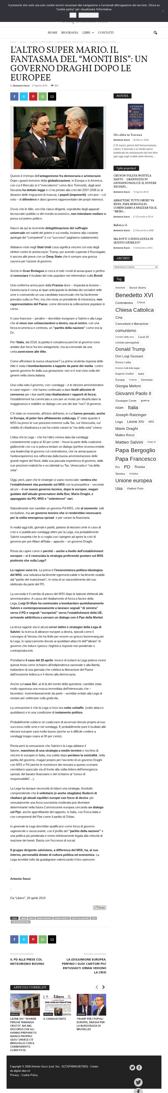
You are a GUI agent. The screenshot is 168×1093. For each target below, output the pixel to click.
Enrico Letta (123, 362)
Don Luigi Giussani (129, 356)
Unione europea (20, 922)
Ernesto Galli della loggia (127, 368)
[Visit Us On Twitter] (132, 1067)
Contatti (106, 33)
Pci (117, 467)
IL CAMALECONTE (54, 1019)
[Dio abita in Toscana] (136, 116)
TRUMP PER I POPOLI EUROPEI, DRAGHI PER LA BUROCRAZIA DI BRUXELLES (91, 1024)
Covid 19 (143, 337)
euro (141, 373)
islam (119, 408)
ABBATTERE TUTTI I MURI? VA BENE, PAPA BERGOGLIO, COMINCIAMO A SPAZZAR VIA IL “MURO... (135, 206)
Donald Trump (130, 349)
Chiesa (141, 302)
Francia (133, 379)
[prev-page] (97, 987)
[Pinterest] (33, 96)
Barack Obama (137, 287)
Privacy (14, 1075)
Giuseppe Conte (125, 400)
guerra (145, 400)
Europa (120, 379)
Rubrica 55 (120, 225)
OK (73, 15)
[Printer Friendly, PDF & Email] (99, 909)
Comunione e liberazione (131, 323)
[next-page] (103, 987)
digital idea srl (22, 1070)
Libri (86, 33)
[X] (24, 96)
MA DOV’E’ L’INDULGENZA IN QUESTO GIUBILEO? (133, 240)
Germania (146, 379)
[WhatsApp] (43, 96)
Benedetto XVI (134, 295)
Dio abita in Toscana (128, 135)
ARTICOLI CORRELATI (30, 987)
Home (52, 33)
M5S (31, 918)
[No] (163, 11)
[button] (155, 32)
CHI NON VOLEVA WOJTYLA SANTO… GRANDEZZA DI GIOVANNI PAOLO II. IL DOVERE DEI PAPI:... (135, 181)
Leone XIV (135, 422)
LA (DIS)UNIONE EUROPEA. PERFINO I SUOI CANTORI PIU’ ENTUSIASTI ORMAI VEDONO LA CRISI (84, 965)
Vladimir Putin (135, 488)
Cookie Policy (30, 1075)
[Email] (52, 96)
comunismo (125, 330)
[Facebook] (14, 96)
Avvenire (120, 287)
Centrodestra (124, 303)
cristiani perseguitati (127, 342)
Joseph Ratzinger (130, 415)
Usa (119, 488)
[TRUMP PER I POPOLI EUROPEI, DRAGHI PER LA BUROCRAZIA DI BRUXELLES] (91, 1005)
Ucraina (133, 473)
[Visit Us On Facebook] (139, 1067)
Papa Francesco (135, 459)
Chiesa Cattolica (134, 310)
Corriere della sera (124, 337)
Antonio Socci (21, 85)
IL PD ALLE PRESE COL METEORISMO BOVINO (27, 961)
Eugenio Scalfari (124, 373)
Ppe (93, 918)
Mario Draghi (44, 918)
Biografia (69, 33)
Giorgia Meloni (128, 386)
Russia (140, 467)
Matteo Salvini (80, 918)
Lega (23, 918)
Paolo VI (152, 442)
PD (127, 466)
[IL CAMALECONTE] (58, 1005)
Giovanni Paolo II (133, 393)
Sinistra (120, 473)
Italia (133, 407)
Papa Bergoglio (135, 450)
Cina (118, 317)
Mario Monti (62, 918)
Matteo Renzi (125, 435)
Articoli (23, 42)
